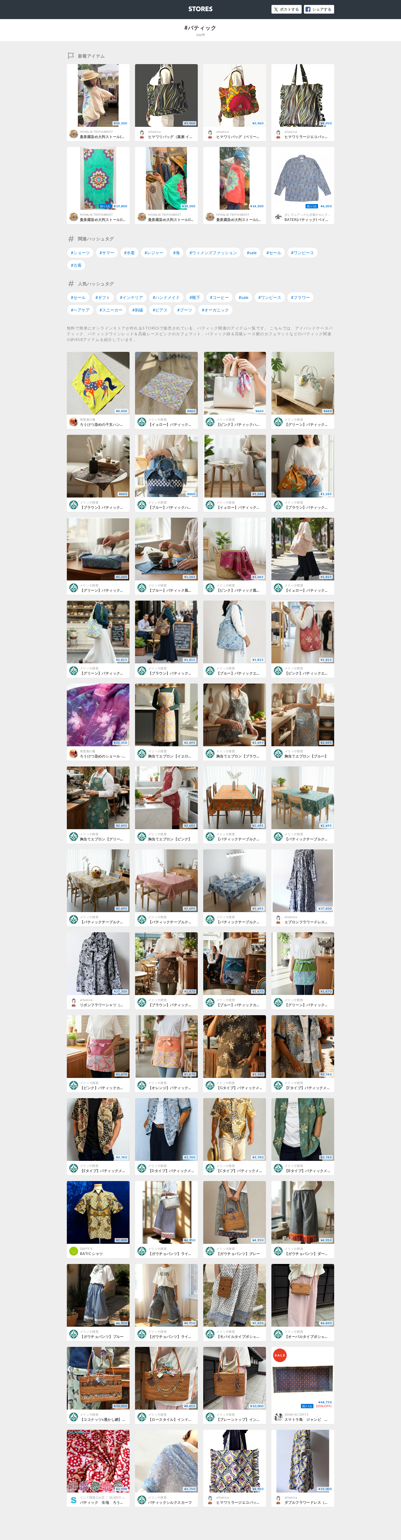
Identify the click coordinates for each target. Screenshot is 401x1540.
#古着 (76, 265)
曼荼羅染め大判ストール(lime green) (179, 219)
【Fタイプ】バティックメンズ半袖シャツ (318, 1088)
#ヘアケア (80, 309)
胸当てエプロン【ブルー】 (306, 756)
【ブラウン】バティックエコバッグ (177, 673)
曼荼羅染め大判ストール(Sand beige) (111, 136)
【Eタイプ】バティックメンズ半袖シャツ (114, 1171)
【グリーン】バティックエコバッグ (109, 673)
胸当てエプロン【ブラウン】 (240, 756)
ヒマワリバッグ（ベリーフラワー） (245, 136)
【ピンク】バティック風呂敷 (240, 590)
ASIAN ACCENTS (296, 1414)
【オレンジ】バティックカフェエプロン (181, 1088)
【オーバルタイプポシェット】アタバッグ (319, 1336)
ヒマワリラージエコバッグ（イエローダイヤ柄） (256, 1502)
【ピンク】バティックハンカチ (241, 424)
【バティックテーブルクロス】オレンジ (249, 839)
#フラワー (300, 297)
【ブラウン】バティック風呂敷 (310, 507)
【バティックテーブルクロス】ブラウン (113, 922)
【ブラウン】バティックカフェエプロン (181, 1005)
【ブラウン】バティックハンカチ (107, 507)
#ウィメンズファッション (213, 252)
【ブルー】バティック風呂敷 (172, 590)
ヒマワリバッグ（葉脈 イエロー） (176, 136)
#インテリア (131, 297)
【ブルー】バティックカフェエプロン (247, 1005)
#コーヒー (219, 297)
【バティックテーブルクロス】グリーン (317, 839)
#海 (176, 252)
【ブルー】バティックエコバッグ (243, 673)
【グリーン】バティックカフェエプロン (317, 1005)
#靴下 (195, 297)
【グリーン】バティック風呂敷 (105, 590)
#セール (274, 252)
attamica (154, 131)
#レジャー (154, 252)
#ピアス (160, 309)
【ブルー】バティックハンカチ (173, 507)
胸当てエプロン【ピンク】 (170, 839)
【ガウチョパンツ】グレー (238, 1253)
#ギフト (102, 297)
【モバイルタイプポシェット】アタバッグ (251, 1336)
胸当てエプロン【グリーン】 (103, 839)
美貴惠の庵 (87, 419)
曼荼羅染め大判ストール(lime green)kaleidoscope (123, 219)
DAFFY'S (86, 1248)
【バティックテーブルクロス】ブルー (247, 922)
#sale (252, 252)
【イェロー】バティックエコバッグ (314, 590)
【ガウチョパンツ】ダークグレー (312, 1253)
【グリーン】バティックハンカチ (312, 424)
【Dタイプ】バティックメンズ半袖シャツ (182, 1171)
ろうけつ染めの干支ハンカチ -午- (107, 424)
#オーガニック (215, 309)
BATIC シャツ (91, 1253)
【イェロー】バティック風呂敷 (241, 507)
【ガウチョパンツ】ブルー (102, 1336)
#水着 (129, 252)
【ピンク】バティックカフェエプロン (111, 1088)
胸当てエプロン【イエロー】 (172, 756)
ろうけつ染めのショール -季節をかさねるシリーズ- (122, 756)
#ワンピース (302, 252)
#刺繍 (137, 309)
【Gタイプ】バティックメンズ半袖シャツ (250, 1088)
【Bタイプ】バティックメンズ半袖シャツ (319, 1171)
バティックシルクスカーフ (170, 1502)
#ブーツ (184, 309)
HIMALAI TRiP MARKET (96, 131)
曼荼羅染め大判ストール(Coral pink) (246, 219)
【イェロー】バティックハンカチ (175, 424)
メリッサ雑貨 (157, 419)
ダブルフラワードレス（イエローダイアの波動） (325, 1502)
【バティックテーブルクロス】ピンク (179, 922)
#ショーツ (80, 252)
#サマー (107, 252)
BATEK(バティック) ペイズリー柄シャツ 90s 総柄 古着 (330, 219)
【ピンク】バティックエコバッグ (312, 673)
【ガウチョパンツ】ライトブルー (175, 1336)
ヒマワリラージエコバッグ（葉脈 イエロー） (321, 136)
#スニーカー (111, 309)
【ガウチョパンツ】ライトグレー (175, 1253)
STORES (191, 7)
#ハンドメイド (166, 297)
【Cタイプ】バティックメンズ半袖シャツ (250, 1171)
